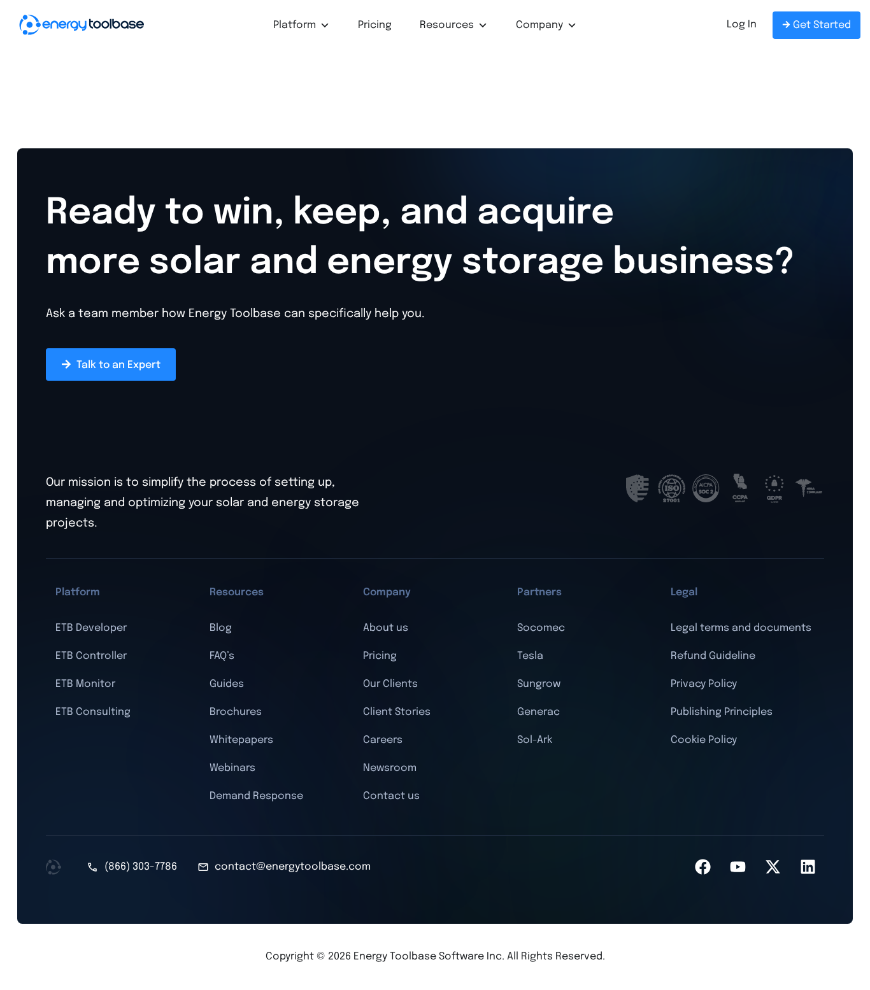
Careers (383, 740)
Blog (221, 628)
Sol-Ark (534, 740)
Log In (742, 24)
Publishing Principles (722, 712)
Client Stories (397, 712)
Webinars (232, 768)
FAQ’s (222, 656)
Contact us (391, 796)
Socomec (541, 628)
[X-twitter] (773, 867)
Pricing (375, 25)
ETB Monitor (85, 684)
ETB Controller (91, 656)
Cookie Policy (704, 740)
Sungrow (538, 684)
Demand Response (256, 796)
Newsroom (390, 768)
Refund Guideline (713, 656)
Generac (538, 712)
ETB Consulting (93, 712)
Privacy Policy (704, 684)
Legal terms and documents (741, 628)
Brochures (236, 712)
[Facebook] (703, 867)
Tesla (530, 656)
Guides (227, 684)
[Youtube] (738, 867)
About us (385, 628)
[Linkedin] (808, 867)
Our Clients (390, 684)
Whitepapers (241, 740)
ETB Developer (91, 628)
